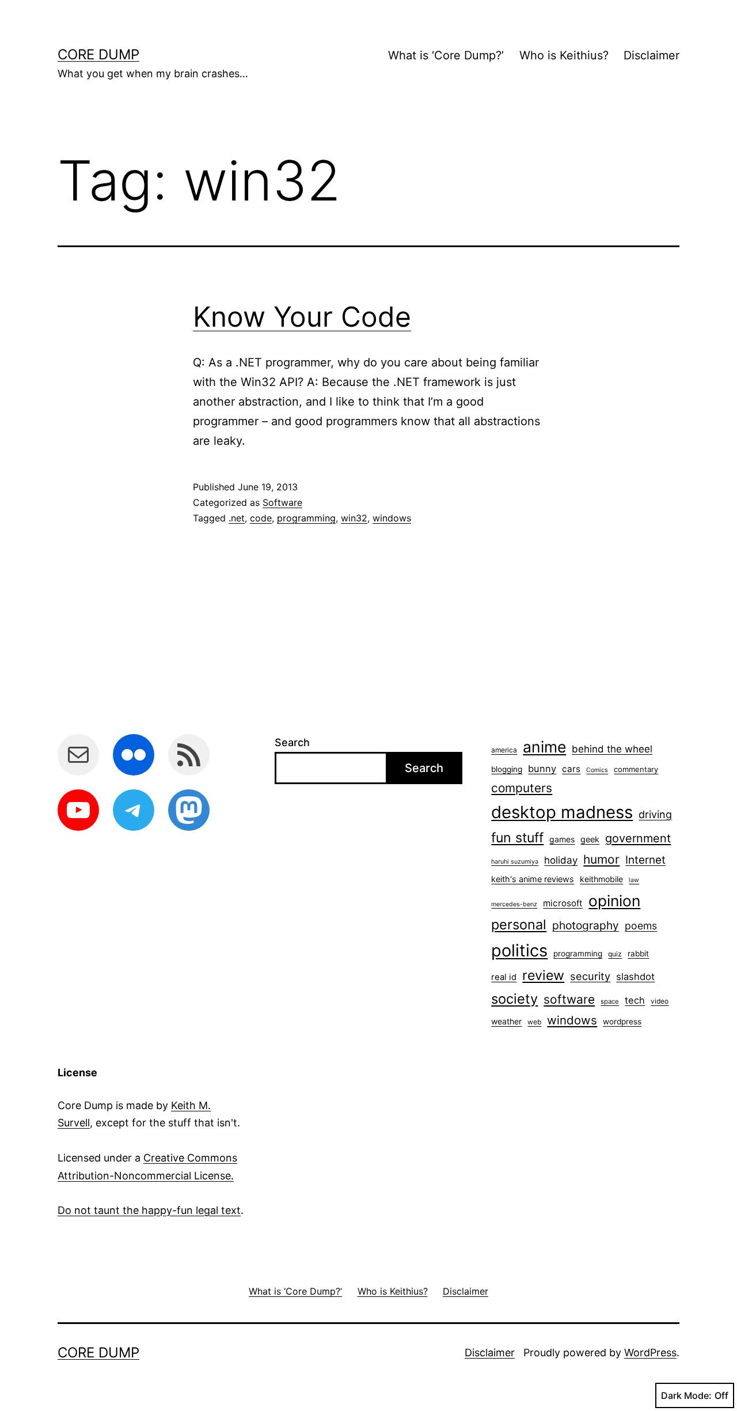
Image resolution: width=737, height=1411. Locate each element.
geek (589, 839)
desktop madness (562, 812)
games (562, 839)
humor (601, 859)
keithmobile (601, 879)
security (590, 976)
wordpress (622, 1021)
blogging (506, 769)
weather (506, 1021)
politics (519, 950)
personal (518, 924)
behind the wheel (612, 749)
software (569, 999)
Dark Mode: (686, 1395)
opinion (614, 900)
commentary (636, 769)
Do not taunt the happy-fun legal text (149, 1210)
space (610, 1001)
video (659, 1001)
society (514, 998)
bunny (542, 768)
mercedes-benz (514, 904)
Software (282, 502)
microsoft (563, 903)
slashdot (635, 976)
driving (655, 814)
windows (392, 518)
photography (585, 925)
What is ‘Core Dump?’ (446, 55)
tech (635, 1000)
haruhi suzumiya (514, 861)
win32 (354, 518)
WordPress (650, 1352)
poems (641, 926)
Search (292, 742)
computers (521, 788)
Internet (645, 860)
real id (503, 977)
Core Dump (98, 54)
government (638, 838)
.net (237, 518)
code (261, 518)
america (504, 750)
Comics (597, 770)
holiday (561, 860)
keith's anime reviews (532, 879)
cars (571, 768)
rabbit (638, 953)
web (534, 1021)
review (543, 975)
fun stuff (517, 838)
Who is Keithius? (564, 55)
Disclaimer (651, 55)
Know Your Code (302, 317)
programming (306, 518)
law (634, 880)
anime (544, 746)
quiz (615, 954)
